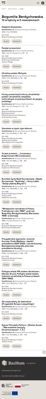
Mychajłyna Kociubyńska (12, 142)
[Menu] (38, 3)
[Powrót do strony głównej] (13, 363)
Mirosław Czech (8, 113)
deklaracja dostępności (11, 370)
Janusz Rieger (7, 62)
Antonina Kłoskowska (10, 60)
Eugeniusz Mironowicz (11, 168)
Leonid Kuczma (8, 260)
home (3, 9)
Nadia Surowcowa (9, 197)
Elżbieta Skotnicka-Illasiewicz (14, 115)
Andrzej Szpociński (9, 117)
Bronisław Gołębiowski (11, 228)
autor (22, 9)
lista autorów (12, 9)
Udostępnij (16, 41)
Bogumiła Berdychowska (12, 37)
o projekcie (31, 363)
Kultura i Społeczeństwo (24, 51)
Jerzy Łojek (6, 195)
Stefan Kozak (7, 342)
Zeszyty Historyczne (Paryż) (25, 30)
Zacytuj (6, 41)
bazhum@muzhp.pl (16, 376)
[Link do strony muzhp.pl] (3, 3)
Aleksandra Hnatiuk (9, 140)
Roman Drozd (7, 290)
